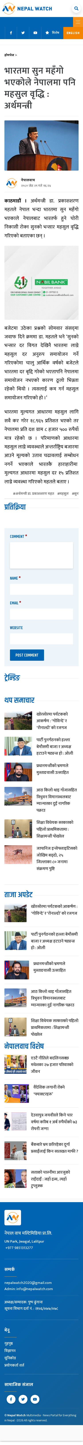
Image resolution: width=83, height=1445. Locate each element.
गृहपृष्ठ (8, 1343)
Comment (18, 537)
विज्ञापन (9, 1351)
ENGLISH (73, 33)
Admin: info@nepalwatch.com (28, 1289)
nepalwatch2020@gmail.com (28, 1283)
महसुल (64, 494)
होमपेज (10, 55)
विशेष (55, 33)
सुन (76, 494)
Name (15, 578)
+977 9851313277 (19, 1248)
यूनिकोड (10, 1358)
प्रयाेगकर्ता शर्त (14, 1365)
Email (15, 603)
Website (16, 628)
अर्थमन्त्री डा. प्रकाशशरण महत (34, 494)
